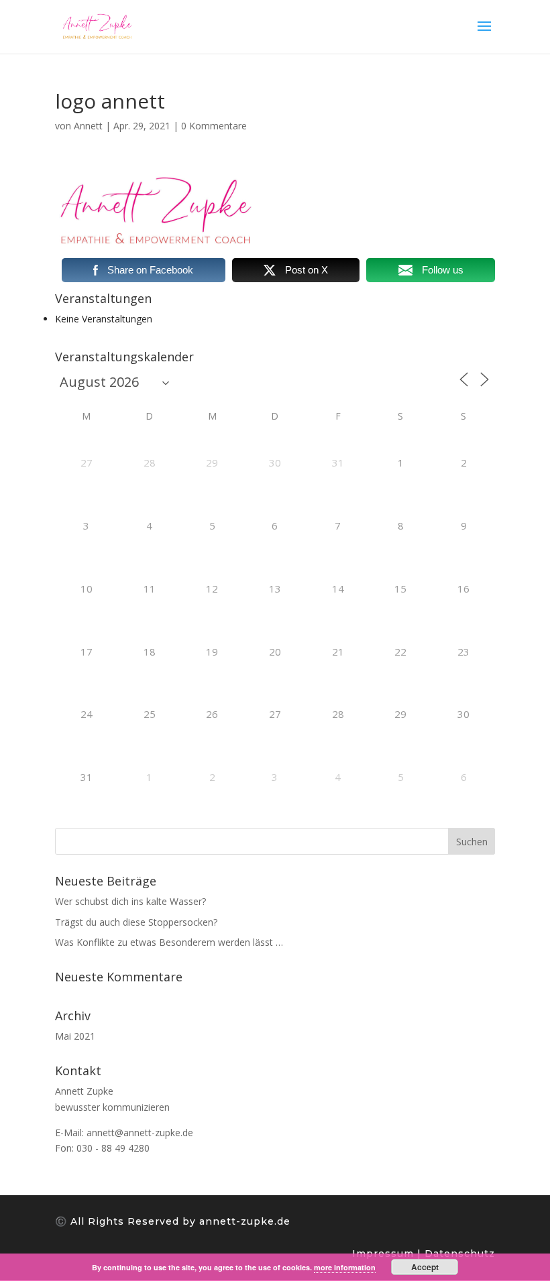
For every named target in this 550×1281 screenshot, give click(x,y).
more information (345, 1267)
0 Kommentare (214, 125)
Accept (425, 1267)
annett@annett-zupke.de (140, 1132)
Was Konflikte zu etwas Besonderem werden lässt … (169, 942)
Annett (88, 125)
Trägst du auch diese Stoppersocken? (136, 922)
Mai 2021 (75, 1036)
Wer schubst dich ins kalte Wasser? (130, 901)
